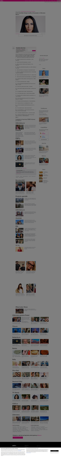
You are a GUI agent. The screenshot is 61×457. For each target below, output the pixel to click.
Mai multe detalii (19, 450)
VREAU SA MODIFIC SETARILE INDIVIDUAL (54, 452)
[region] (30, 452)
